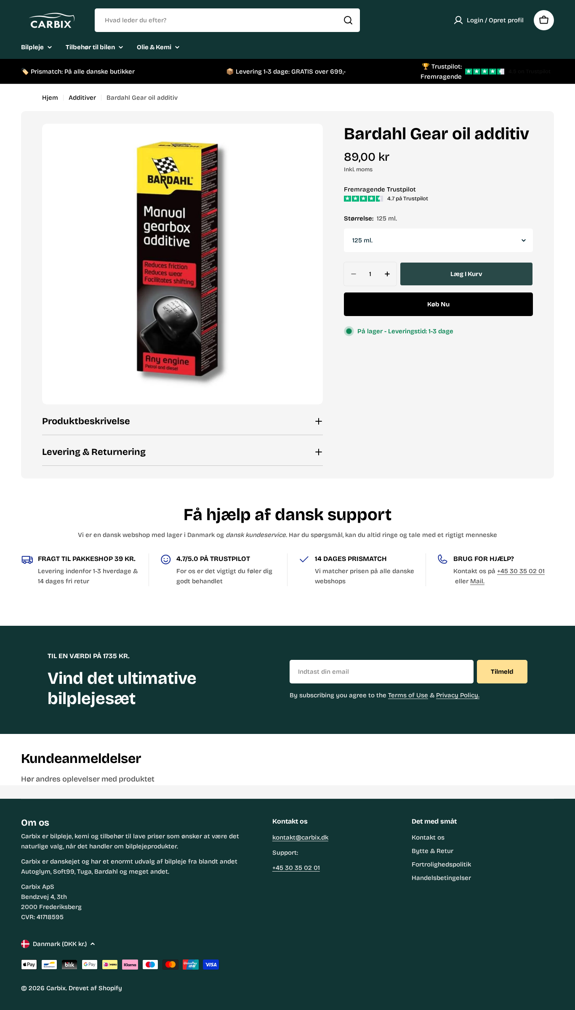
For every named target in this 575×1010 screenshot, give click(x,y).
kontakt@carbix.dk (300, 837)
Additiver (82, 97)
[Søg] (348, 20)
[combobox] (227, 20)
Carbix (56, 988)
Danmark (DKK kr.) (60, 944)
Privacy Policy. (457, 695)
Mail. (477, 581)
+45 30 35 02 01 (521, 571)
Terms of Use (408, 695)
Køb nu (438, 304)
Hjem (50, 97)
